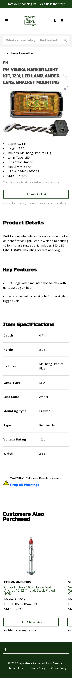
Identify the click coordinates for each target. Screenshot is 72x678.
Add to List (38, 194)
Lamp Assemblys (22, 53)
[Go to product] (31, 555)
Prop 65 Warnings (24, 485)
